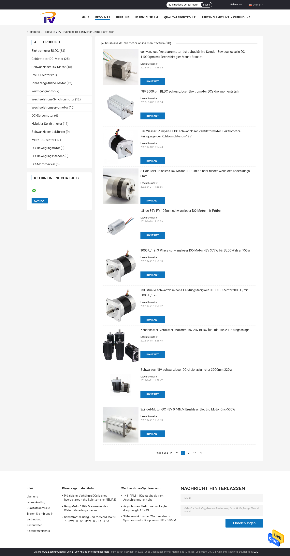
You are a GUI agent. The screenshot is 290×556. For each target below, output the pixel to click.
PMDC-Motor (41, 75)
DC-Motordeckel (43, 164)
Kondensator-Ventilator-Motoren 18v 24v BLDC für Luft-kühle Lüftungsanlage (195, 330)
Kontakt (152, 81)
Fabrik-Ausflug (146, 17)
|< (171, 452)
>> (194, 452)
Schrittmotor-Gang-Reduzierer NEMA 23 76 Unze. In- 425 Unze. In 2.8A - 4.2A (90, 519)
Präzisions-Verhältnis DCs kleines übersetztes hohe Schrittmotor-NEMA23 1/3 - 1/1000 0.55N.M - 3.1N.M (90, 498)
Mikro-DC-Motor (43, 140)
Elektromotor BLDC (45, 51)
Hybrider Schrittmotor (47, 124)
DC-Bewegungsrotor (46, 148)
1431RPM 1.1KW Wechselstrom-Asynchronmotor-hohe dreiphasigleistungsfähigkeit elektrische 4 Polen (149, 498)
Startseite (33, 31)
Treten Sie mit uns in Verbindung (226, 17)
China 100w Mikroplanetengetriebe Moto (87, 551)
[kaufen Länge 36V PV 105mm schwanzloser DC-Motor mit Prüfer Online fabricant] (120, 226)
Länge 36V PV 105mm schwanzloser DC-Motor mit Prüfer (180, 211)
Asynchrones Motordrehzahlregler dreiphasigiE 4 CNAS (145, 508)
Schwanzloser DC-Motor (49, 67)
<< (177, 452)
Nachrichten (34, 525)
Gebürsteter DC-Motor (47, 59)
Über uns (122, 17)
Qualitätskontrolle (180, 17)
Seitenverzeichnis (38, 530)
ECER (256, 551)
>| (201, 452)
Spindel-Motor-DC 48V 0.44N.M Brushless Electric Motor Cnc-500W (187, 409)
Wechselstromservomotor (50, 107)
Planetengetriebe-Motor (49, 83)
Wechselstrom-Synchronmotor (53, 99)
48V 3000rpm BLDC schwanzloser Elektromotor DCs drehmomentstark (189, 91)
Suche (206, 4)
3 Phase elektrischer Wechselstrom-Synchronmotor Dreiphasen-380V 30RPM (149, 518)
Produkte (102, 17)
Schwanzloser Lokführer (48, 132)
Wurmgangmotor (43, 91)
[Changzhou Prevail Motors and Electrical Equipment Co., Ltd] (48, 17)
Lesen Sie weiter (148, 63)
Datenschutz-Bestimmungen (49, 551)
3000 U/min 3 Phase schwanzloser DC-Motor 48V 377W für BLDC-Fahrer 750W (195, 250)
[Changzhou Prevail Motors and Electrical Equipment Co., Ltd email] (36, 190)
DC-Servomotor (42, 115)
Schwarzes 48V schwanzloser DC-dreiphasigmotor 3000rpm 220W (186, 370)
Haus (85, 17)
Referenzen (236, 4)
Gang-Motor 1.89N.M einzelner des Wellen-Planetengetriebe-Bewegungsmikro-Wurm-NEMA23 (86, 509)
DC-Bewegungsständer (48, 156)
